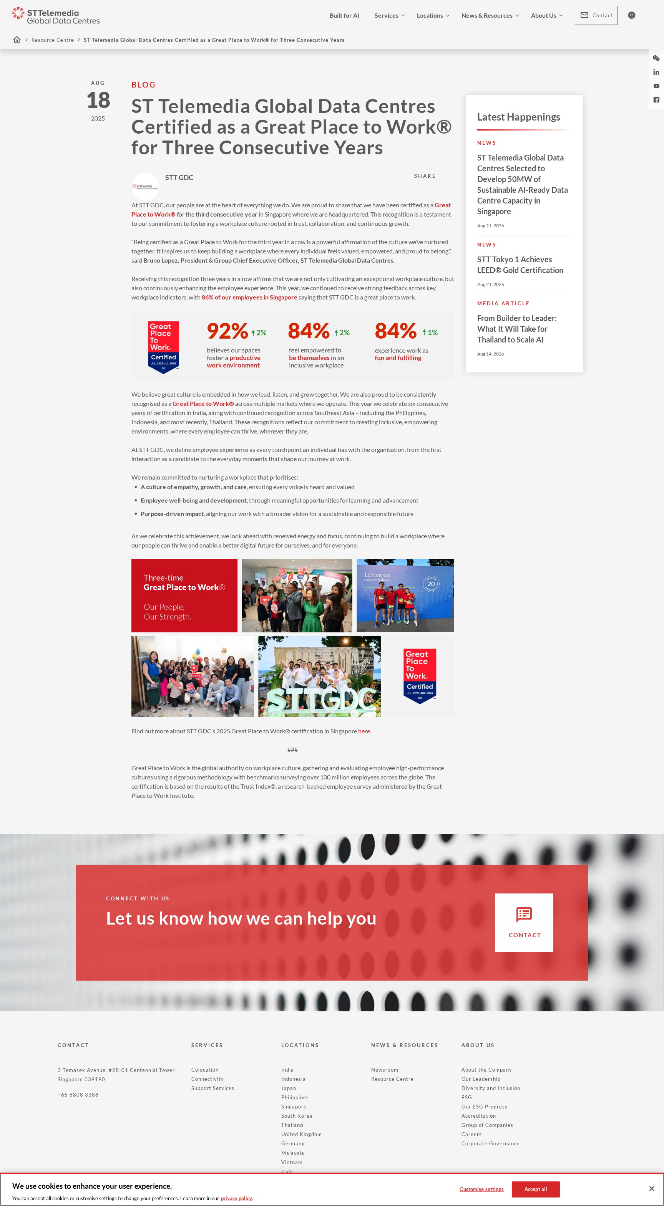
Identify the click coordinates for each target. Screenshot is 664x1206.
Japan (288, 1088)
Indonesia (293, 1079)
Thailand (292, 1125)
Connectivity (207, 1079)
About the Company (486, 1070)
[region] (332, 1189)
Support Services (212, 1088)
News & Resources (487, 15)
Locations (430, 15)
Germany (293, 1143)
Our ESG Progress (484, 1106)
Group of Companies (487, 1125)
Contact (603, 15)
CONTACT (74, 1045)
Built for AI (344, 15)
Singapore (294, 1106)
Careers (471, 1134)
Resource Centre (53, 40)
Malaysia (292, 1153)
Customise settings (481, 1189)
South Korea (297, 1116)
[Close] (651, 1188)
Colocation (205, 1070)
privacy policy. (237, 1198)
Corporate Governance (490, 1143)
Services (386, 15)
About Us (543, 15)
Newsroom (384, 1070)
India (287, 1070)
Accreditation (478, 1116)
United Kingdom (301, 1134)
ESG (466, 1097)
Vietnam (292, 1162)
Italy (287, 1171)
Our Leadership (481, 1079)
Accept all (536, 1189)
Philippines (295, 1097)
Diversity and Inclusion (490, 1088)
